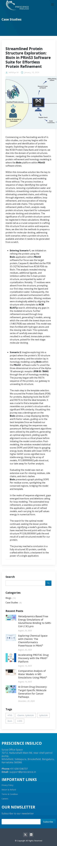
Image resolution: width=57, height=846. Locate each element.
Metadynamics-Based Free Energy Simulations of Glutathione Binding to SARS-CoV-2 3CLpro (34, 621)
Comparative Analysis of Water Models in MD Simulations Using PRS (32, 674)
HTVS (10, 715)
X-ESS (19, 721)
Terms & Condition (10, 794)
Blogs (11, 598)
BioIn (10, 721)
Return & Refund (9, 790)
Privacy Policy (7, 785)
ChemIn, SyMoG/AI (25, 715)
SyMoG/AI (43, 715)
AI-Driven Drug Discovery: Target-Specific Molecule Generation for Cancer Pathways (32, 691)
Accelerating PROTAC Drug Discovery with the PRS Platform (33, 658)
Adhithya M (13, 72)
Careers (5, 799)
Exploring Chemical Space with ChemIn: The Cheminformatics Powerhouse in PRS (32, 640)
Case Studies (14, 602)
